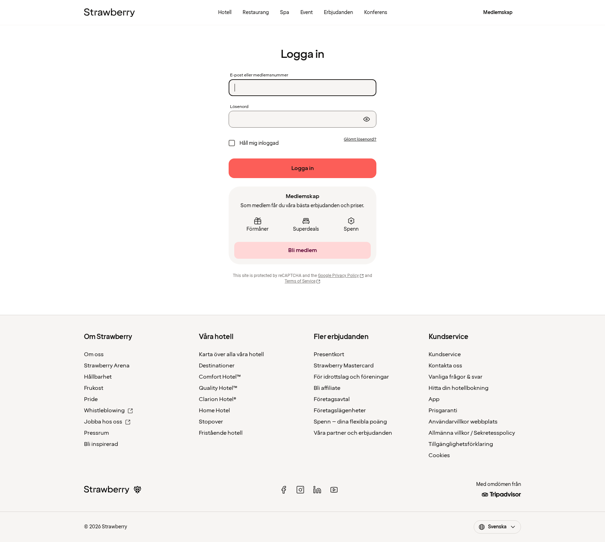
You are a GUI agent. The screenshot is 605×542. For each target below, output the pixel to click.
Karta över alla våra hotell (231, 354)
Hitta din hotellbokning (458, 388)
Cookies (439, 455)
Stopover (211, 422)
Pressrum (96, 433)
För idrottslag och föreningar (351, 377)
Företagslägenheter (340, 410)
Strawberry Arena (107, 366)
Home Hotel (214, 410)
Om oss (94, 354)
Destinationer (217, 366)
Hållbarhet (98, 377)
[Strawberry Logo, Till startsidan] (109, 12)
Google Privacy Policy (338, 275)
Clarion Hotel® (217, 399)
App (434, 399)
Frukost (93, 388)
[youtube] (334, 490)
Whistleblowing (104, 410)
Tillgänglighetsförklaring (461, 444)
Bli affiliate (327, 388)
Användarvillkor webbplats (463, 422)
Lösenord (239, 106)
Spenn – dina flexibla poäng (350, 422)
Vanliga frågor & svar (455, 377)
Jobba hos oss (103, 422)
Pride (91, 399)
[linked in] (317, 490)
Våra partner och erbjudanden (353, 433)
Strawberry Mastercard (344, 366)
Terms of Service (300, 281)
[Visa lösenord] (367, 119)
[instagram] (300, 490)
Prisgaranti (443, 410)
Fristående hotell (221, 433)
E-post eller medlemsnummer (259, 75)
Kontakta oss (445, 366)
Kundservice (445, 354)
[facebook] (283, 490)
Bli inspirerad (101, 444)
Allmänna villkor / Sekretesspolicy (472, 433)
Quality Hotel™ (218, 388)
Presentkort (329, 354)
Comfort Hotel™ (220, 377)
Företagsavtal (332, 399)
